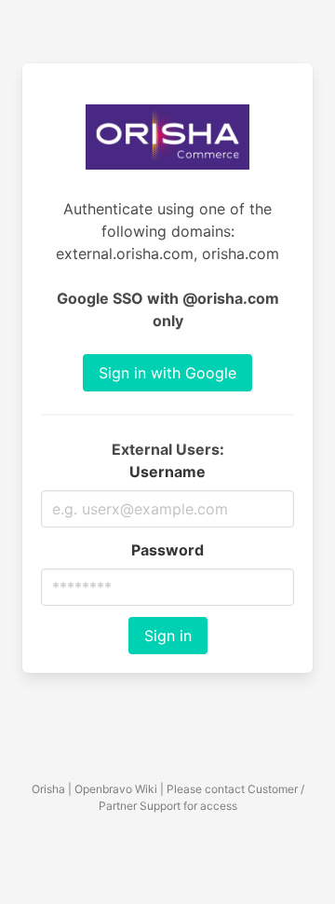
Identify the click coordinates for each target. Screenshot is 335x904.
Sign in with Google (167, 372)
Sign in (168, 635)
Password (167, 550)
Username (167, 471)
